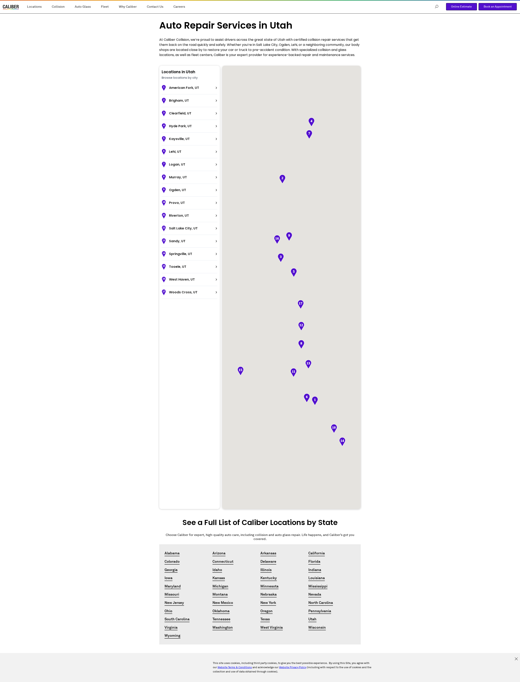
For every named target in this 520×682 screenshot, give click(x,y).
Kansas (218, 578)
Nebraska (268, 594)
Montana (220, 594)
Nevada (314, 594)
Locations (34, 7)
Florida (314, 561)
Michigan (220, 586)
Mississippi (317, 586)
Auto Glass (83, 7)
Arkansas (268, 553)
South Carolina (177, 619)
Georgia (171, 569)
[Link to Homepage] (11, 7)
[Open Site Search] (436, 6)
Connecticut (222, 561)
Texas (265, 619)
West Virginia (271, 627)
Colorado (172, 561)
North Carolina (320, 602)
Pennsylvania (319, 611)
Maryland (173, 586)
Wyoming (172, 635)
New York (268, 602)
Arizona (218, 553)
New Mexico (222, 602)
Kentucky (268, 578)
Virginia (171, 627)
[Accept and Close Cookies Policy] (516, 659)
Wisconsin (317, 627)
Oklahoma (221, 611)
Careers (179, 7)
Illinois (266, 569)
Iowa (168, 578)
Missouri (172, 594)
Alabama (172, 553)
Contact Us (155, 7)
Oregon (266, 611)
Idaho (217, 569)
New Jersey (174, 602)
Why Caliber (128, 7)
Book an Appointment (498, 6)
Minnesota (269, 586)
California (316, 553)
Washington (222, 627)
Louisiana (316, 578)
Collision (58, 7)
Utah (312, 619)
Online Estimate (461, 6)
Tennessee (221, 619)
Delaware (268, 561)
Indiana (314, 569)
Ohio (168, 611)
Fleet (105, 7)
